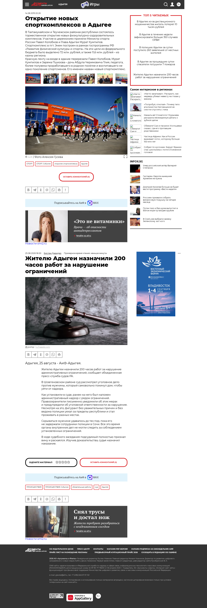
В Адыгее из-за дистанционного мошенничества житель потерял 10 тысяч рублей (156, 24)
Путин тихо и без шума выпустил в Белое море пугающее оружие (160, 209)
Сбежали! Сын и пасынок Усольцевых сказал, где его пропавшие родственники (163, 128)
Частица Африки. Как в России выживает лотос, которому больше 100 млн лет (162, 139)
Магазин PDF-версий (117, 549)
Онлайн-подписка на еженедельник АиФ (152, 549)
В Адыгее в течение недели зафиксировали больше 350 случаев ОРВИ (156, 37)
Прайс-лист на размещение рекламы (68, 552)
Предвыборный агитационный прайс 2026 (116, 552)
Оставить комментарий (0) (76, 177)
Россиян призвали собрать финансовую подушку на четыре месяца (159, 200)
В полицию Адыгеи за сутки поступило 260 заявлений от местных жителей (156, 50)
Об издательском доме (61, 549)
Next (121, 115)
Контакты (98, 549)
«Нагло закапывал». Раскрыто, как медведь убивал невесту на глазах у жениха (162, 96)
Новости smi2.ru (36, 243)
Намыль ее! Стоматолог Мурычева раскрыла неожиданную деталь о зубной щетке (161, 117)
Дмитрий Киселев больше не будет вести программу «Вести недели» (161, 188)
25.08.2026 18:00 (33, 253)
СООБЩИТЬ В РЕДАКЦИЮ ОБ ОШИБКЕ (159, 552)
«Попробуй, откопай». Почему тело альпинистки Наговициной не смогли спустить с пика (162, 107)
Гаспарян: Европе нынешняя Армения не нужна (157, 177)
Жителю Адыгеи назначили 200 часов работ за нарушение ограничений (156, 76)
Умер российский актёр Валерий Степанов (159, 166)
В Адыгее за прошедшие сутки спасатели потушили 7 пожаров (156, 63)
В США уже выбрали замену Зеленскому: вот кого (157, 220)
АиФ (30, 157)
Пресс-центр (83, 549)
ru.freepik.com (43, 347)
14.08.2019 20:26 (33, 13)
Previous (32, 115)
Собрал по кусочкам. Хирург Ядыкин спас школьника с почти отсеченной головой (162, 149)
